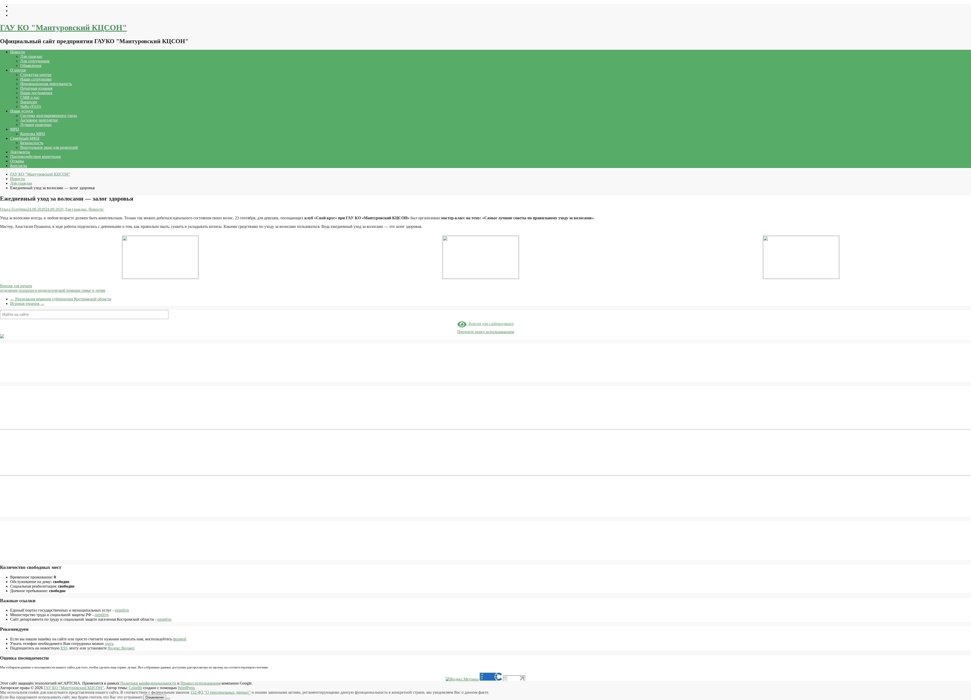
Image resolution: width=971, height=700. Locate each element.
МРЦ (14, 129)
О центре (18, 70)
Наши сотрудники (36, 79)
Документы (20, 152)
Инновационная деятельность (46, 84)
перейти (122, 610)
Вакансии (28, 102)
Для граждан (31, 56)
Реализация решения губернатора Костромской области (60, 299)
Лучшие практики (36, 125)
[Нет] (168, 698)
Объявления (30, 65)
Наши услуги (21, 111)
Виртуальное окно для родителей (49, 147)
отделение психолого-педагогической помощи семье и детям (52, 290)
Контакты (18, 165)
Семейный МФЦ (24, 138)
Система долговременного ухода (48, 115)
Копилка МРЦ (32, 134)
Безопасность (31, 143)
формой (179, 639)
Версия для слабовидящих (490, 324)
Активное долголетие (39, 120)
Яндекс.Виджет (121, 648)
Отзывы (17, 161)
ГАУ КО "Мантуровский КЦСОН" (63, 27)
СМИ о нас (29, 97)
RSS (64, 648)
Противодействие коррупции (35, 156)
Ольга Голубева (13, 209)
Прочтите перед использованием (485, 332)
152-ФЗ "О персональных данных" (220, 692)
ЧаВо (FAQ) (30, 106)
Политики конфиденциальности (148, 683)
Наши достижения (36, 93)
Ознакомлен (154, 697)
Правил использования (200, 683)
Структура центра (35, 75)
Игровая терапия (27, 303)
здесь (109, 643)
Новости (17, 52)
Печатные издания (36, 88)
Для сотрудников (35, 61)
